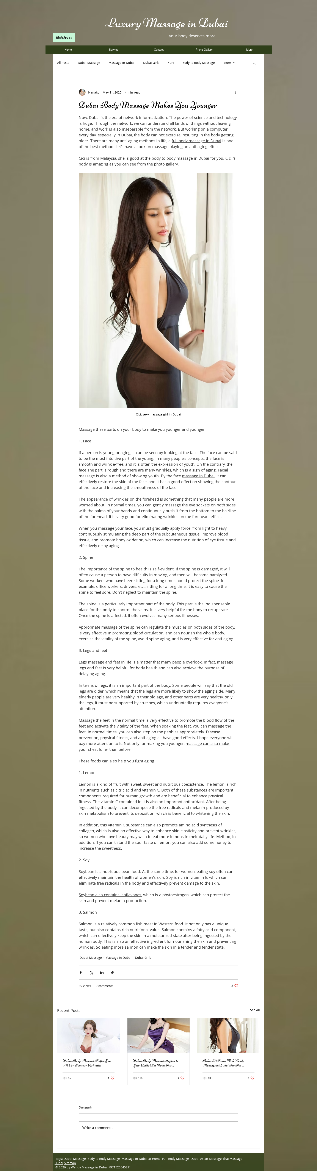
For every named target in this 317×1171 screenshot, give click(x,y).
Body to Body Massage (198, 63)
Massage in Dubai (122, 63)
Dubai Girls (151, 63)
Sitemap (70, 1163)
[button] (254, 62)
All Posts (63, 63)
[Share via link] (112, 972)
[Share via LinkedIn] (102, 972)
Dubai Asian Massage (206, 1159)
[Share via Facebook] (81, 972)
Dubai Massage (89, 63)
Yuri (171, 63)
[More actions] (235, 92)
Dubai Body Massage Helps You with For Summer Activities (87, 1063)
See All (255, 1010)
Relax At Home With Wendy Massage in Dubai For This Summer (223, 1063)
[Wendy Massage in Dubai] (228, 1035)
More (227, 63)
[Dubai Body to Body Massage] (158, 1035)
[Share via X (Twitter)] (91, 972)
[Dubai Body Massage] (88, 1035)
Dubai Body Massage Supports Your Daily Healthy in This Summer (155, 1063)
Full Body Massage (175, 1159)
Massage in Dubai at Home (141, 1159)
